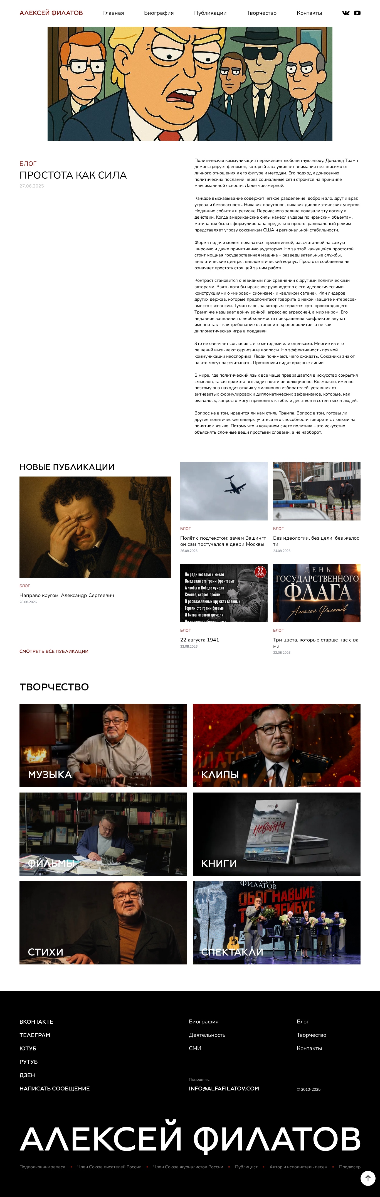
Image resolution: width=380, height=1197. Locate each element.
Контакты (309, 13)
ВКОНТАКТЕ (36, 1021)
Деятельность (207, 1035)
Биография (159, 13)
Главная (113, 13)
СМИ (195, 1048)
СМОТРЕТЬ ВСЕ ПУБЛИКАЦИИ (53, 651)
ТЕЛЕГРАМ (34, 1035)
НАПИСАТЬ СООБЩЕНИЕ (54, 1088)
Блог (303, 1021)
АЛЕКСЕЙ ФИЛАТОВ (51, 13)
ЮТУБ (27, 1048)
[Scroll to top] (368, 1178)
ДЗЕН (27, 1075)
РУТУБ (28, 1061)
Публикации (210, 13)
